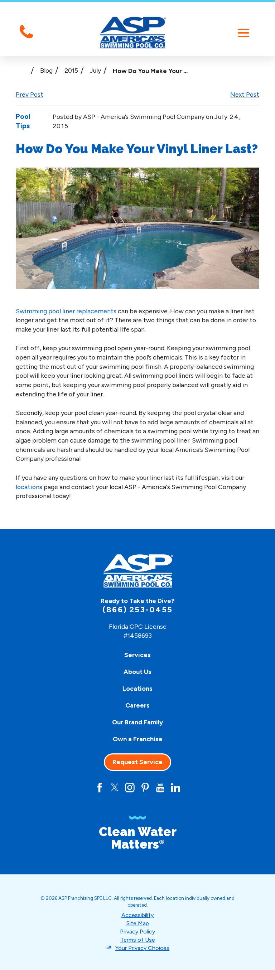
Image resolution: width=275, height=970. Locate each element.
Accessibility (137, 915)
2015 (71, 70)
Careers (137, 705)
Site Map (137, 923)
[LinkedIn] (175, 787)
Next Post (244, 94)
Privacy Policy (137, 931)
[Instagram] (130, 787)
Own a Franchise (138, 739)
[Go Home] (22, 70)
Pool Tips (23, 121)
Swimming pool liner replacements (66, 311)
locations (29, 487)
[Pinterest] (145, 787)
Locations (137, 688)
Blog (46, 70)
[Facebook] (100, 787)
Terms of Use (137, 939)
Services (137, 654)
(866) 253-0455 (137, 609)
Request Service (137, 762)
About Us (137, 671)
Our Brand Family (137, 722)
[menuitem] (137, 654)
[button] (243, 32)
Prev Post (29, 94)
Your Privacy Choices (142, 948)
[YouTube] (160, 787)
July (95, 70)
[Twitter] (115, 787)
